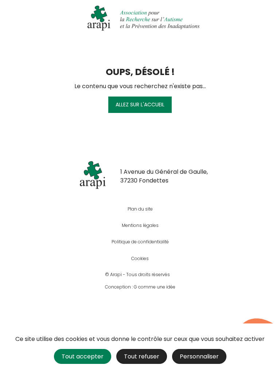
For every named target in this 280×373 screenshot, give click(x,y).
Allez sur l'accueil (140, 104)
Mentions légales (140, 225)
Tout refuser (141, 356)
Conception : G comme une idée (140, 287)
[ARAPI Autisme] (140, 18)
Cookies (140, 258)
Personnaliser (199, 356)
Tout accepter (83, 356)
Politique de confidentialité (140, 242)
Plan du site (140, 209)
